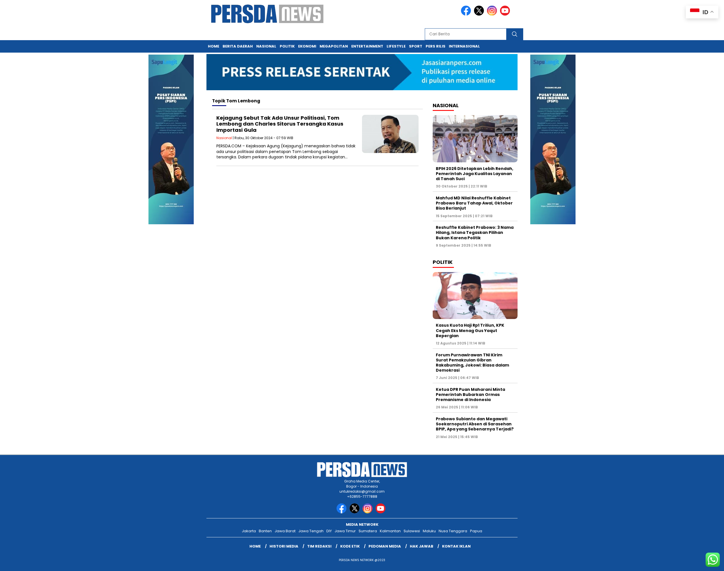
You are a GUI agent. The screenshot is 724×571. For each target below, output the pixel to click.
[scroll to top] (697, 562)
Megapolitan (334, 46)
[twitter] (480, 14)
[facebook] (467, 14)
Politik (287, 46)
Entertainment (367, 46)
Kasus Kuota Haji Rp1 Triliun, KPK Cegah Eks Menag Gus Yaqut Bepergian (470, 330)
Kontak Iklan (456, 546)
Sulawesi (412, 531)
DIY (329, 531)
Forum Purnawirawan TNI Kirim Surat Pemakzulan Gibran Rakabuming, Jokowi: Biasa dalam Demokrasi (472, 362)
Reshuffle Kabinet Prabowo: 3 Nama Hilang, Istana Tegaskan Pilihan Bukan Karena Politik (475, 232)
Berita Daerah (238, 46)
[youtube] (506, 14)
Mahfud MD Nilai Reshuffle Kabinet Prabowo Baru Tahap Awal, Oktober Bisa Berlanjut (474, 203)
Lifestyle (396, 46)
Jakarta (249, 531)
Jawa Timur (345, 531)
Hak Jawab (421, 546)
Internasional (464, 46)
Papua (476, 531)
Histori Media (284, 546)
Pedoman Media (385, 546)
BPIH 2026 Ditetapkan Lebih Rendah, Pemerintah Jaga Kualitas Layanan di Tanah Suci (474, 174)
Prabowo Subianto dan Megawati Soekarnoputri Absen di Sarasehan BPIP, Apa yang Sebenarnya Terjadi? (475, 424)
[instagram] (493, 14)
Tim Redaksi (319, 546)
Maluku (429, 531)
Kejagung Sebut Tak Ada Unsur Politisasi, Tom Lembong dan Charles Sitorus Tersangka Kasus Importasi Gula (279, 123)
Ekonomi (307, 46)
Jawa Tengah (311, 531)
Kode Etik (350, 546)
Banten (265, 531)
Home (213, 46)
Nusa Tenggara (453, 531)
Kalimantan (390, 531)
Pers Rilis (435, 46)
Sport (415, 46)
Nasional (266, 46)
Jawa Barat (285, 531)
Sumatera (368, 531)
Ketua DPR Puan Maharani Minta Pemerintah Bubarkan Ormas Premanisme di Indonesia (470, 394)
